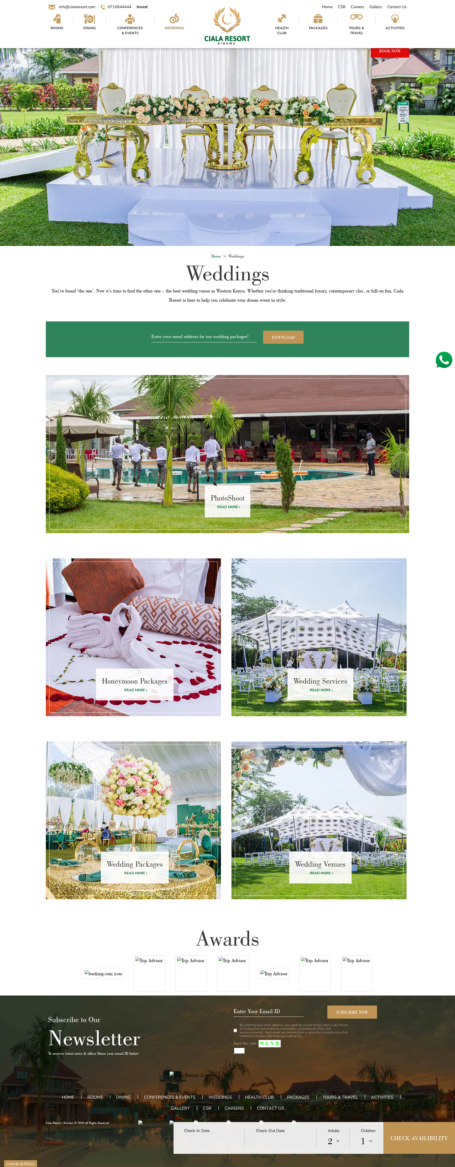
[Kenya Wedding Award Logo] (357, 973)
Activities (394, 28)
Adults (333, 1130)
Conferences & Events (130, 31)
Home (327, 6)
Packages (318, 28)
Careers (357, 6)
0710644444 (119, 6)
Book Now (390, 50)
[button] (150, 1127)
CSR (341, 6)
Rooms (57, 28)
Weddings (174, 28)
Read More (227, 507)
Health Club (282, 31)
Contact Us (397, 6)
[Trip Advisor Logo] (149, 973)
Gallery (375, 6)
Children (368, 1130)
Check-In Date (197, 1130)
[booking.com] (103, 973)
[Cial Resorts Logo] (227, 25)
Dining (89, 28)
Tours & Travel (356, 31)
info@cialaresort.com (76, 6)
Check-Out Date (270, 1130)
